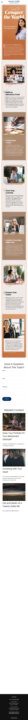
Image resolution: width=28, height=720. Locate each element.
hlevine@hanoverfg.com (14, 712)
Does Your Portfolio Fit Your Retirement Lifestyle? (14, 436)
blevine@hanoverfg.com (14, 713)
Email (3, 378)
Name (3, 370)
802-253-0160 (15, 699)
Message (4, 387)
